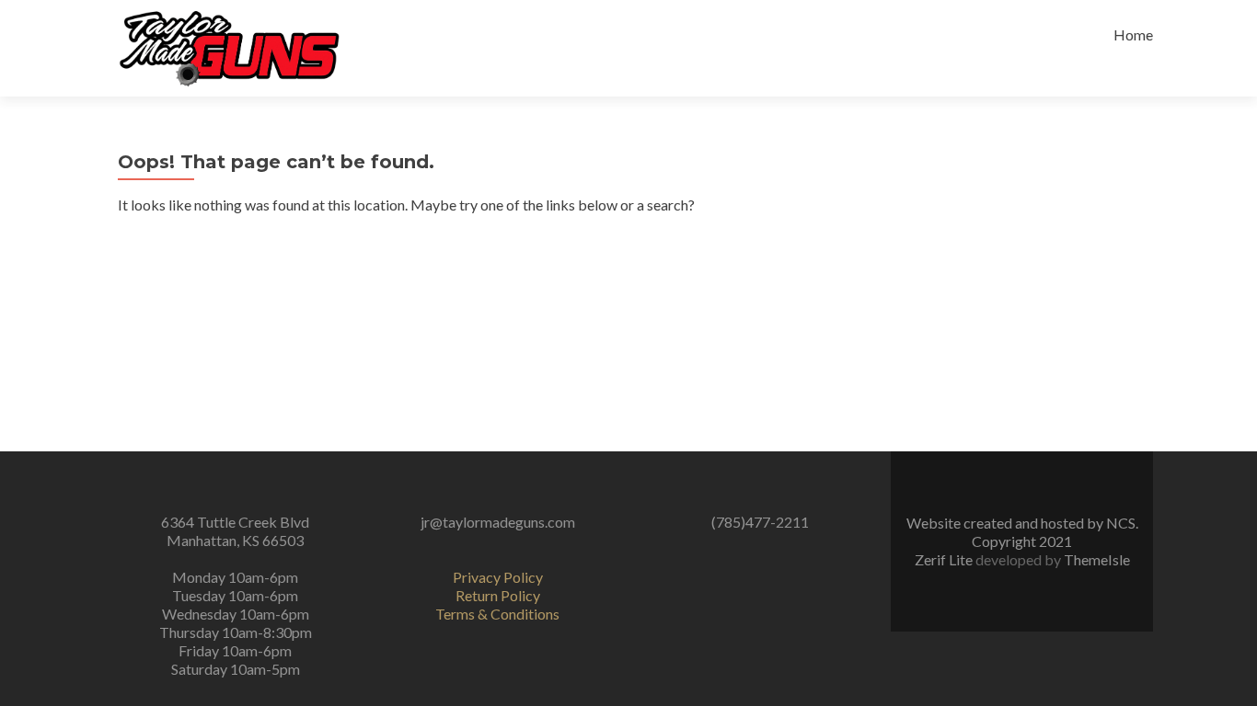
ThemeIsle (1097, 559)
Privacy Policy (498, 577)
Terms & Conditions (497, 613)
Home (1133, 34)
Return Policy (498, 595)
